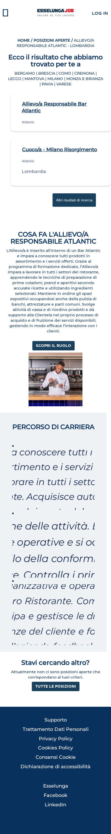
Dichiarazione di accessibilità (55, 766)
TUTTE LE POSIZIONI (55, 686)
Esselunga (55, 786)
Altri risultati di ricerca (74, 200)
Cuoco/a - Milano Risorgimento (59, 150)
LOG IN (100, 13)
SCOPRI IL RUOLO (53, 345)
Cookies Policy (55, 747)
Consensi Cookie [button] (56, 757)
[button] (18, 13)
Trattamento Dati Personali (56, 729)
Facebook (55, 795)
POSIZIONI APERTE (52, 40)
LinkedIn (55, 804)
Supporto (55, 720)
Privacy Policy (55, 738)
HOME (24, 40)
